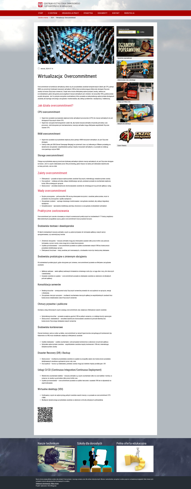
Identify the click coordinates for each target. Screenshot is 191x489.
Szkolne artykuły (43, 18)
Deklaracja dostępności (43, 484)
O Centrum (52, 13)
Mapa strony (55, 484)
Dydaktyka (88, 13)
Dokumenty (102, 13)
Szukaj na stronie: (123, 29)
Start (40, 13)
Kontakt (115, 13)
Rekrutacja (129, 13)
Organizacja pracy (70, 13)
